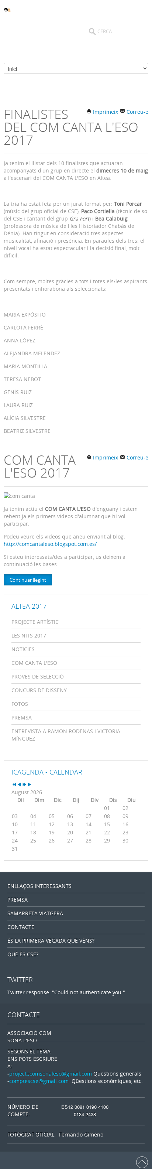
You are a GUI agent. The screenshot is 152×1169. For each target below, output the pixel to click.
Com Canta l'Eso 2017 (40, 466)
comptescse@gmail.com (39, 1080)
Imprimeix (104, 111)
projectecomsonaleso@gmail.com (50, 1073)
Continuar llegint (28, 580)
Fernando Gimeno (81, 1134)
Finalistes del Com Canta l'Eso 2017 (71, 126)
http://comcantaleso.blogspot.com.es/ (50, 543)
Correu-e (136, 111)
